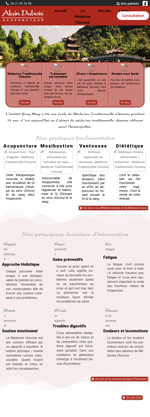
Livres (124, 11)
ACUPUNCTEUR (24, 20)
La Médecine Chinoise (82, 16)
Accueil (61, 11)
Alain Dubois (22, 13)
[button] (8, 46)
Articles (104, 11)
